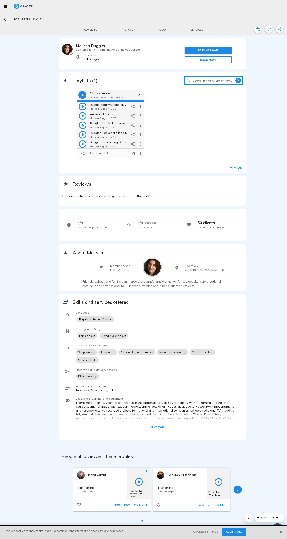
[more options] (140, 106)
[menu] (5, 6)
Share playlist (96, 153)
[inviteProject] (258, 29)
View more (158, 427)
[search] (189, 80)
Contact (140, 505)
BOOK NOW (208, 60)
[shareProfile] (279, 29)
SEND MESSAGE (208, 50)
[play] (82, 106)
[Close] (280, 531)
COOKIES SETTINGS (205, 531)
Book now (122, 505)
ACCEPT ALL (234, 531)
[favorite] (269, 29)
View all (236, 168)
